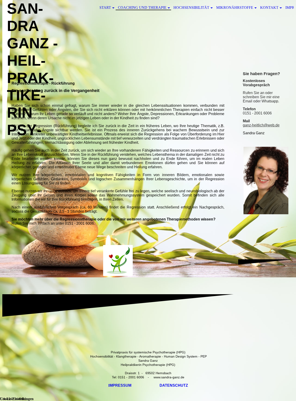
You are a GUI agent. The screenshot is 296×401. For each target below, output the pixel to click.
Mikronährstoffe (234, 7)
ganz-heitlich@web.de (261, 125)
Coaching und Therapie (142, 7)
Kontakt (269, 7)
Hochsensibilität (191, 7)
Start (105, 7)
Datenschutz (174, 385)
